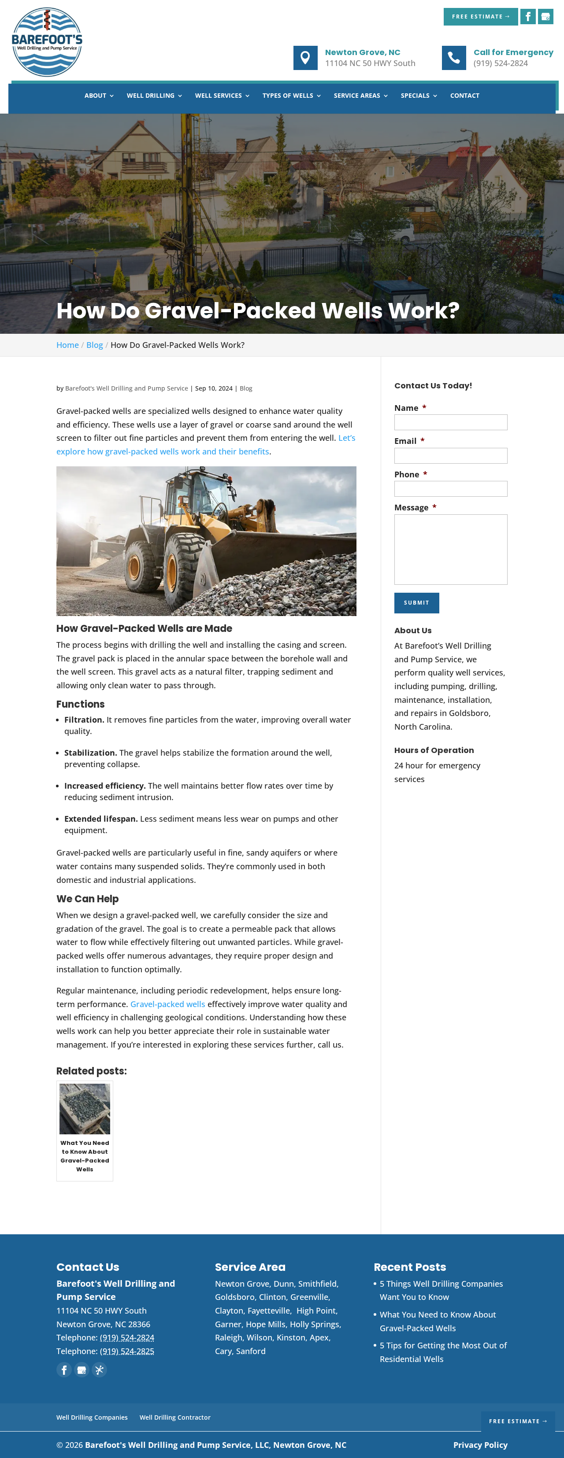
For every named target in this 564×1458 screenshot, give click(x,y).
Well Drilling (150, 96)
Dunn (284, 1283)
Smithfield (317, 1283)
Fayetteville (269, 1310)
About (95, 96)
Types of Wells (288, 96)
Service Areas (357, 96)
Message (415, 507)
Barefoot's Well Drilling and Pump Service (126, 388)
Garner (228, 1324)
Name (410, 408)
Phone (410, 474)
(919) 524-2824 (501, 63)
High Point (316, 1310)
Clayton (229, 1310)
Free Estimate (477, 16)
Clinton (272, 1297)
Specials (415, 96)
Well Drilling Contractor (175, 1417)
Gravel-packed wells (167, 1004)
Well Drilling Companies (92, 1417)
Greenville (309, 1297)
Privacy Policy (480, 1445)
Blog (246, 388)
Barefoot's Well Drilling (215, 1445)
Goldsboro (235, 1297)
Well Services (218, 96)
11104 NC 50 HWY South (370, 63)
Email (409, 441)
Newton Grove (242, 1283)
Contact (464, 96)
